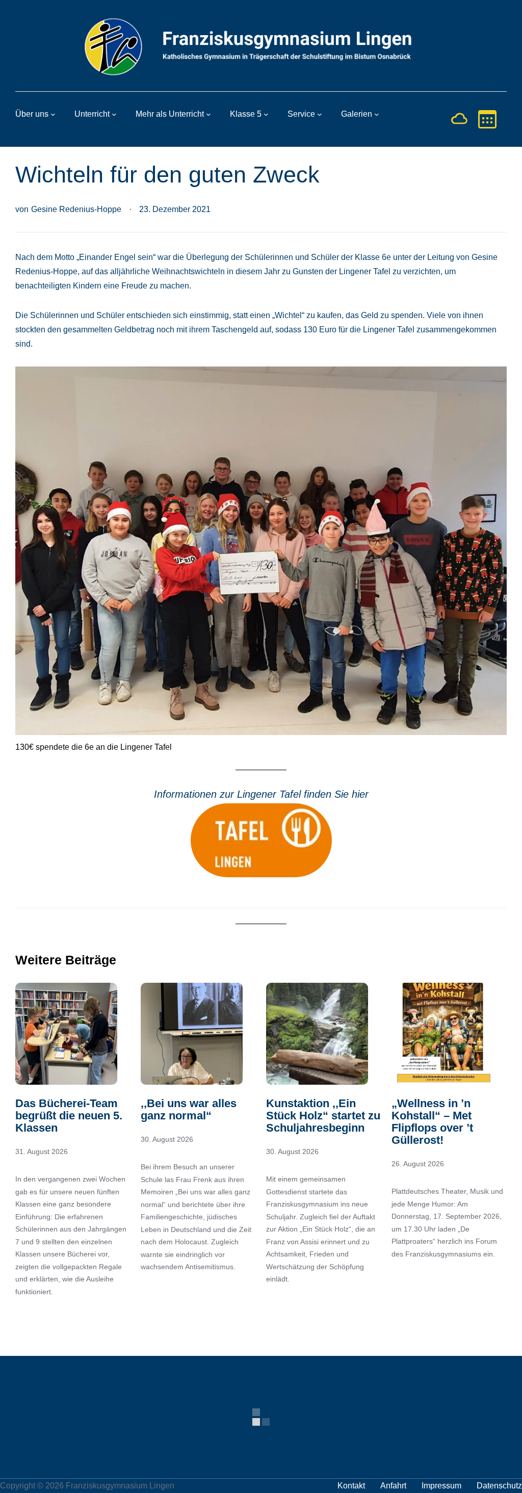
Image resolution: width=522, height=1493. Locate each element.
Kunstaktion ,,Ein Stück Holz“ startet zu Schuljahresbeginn (323, 1115)
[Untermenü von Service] (319, 114)
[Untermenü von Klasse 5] (266, 114)
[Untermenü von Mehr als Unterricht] (208, 114)
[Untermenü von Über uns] (53, 114)
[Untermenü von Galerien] (376, 114)
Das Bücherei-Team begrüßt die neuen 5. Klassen (68, 1115)
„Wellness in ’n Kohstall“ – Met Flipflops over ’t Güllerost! (432, 1121)
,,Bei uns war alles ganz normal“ (189, 1109)
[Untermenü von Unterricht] (114, 114)
